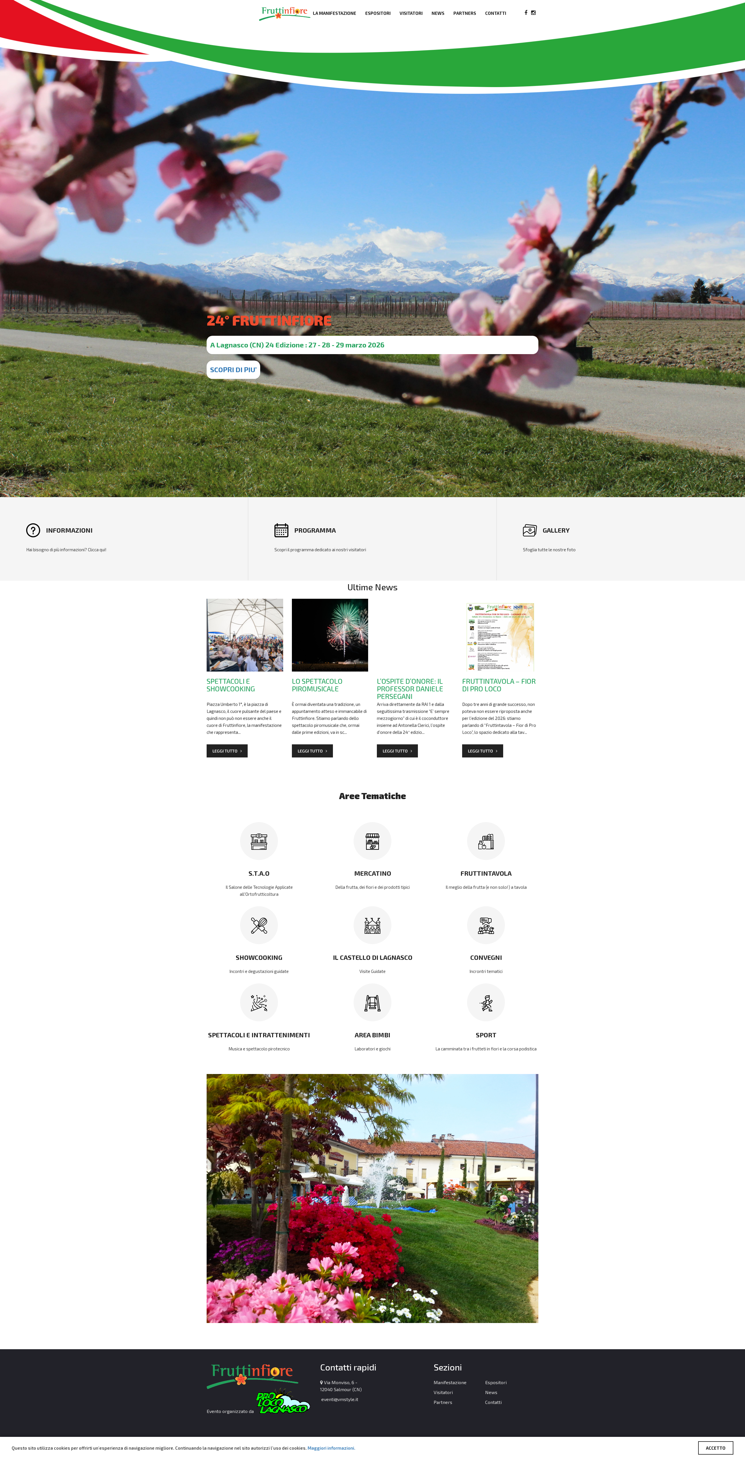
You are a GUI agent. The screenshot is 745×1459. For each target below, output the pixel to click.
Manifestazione (450, 1382)
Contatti (495, 13)
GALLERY (556, 530)
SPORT (486, 1034)
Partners (464, 13)
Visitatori (411, 13)
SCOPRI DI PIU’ (233, 369)
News (438, 13)
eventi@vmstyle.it (339, 1399)
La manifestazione (334, 13)
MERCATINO (372, 873)
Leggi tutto (224, 750)
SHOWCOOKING (259, 957)
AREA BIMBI (372, 1034)
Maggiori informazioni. (331, 1448)
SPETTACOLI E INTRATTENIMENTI (259, 1034)
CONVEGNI (486, 957)
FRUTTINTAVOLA (486, 873)
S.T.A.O (259, 873)
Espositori (378, 13)
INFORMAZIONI (69, 530)
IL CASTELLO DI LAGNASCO (372, 957)
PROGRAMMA (315, 530)
